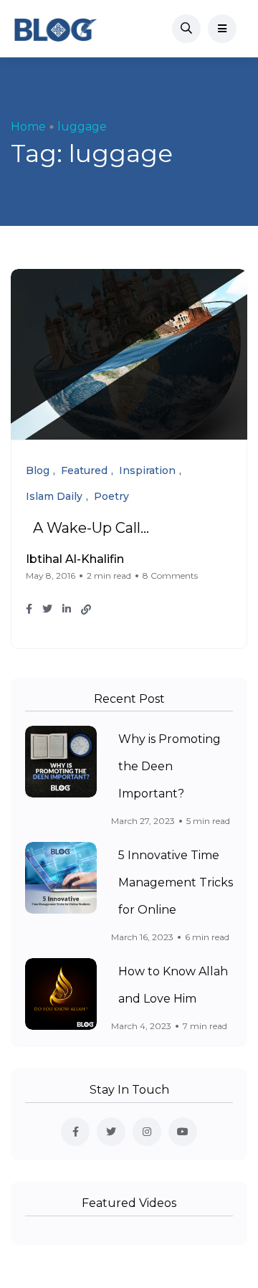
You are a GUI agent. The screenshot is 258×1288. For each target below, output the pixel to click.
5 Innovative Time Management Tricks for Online (175, 882)
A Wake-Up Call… (91, 527)
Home (28, 126)
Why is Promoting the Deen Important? (169, 766)
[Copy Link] (86, 609)
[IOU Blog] (55, 28)
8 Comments (170, 575)
